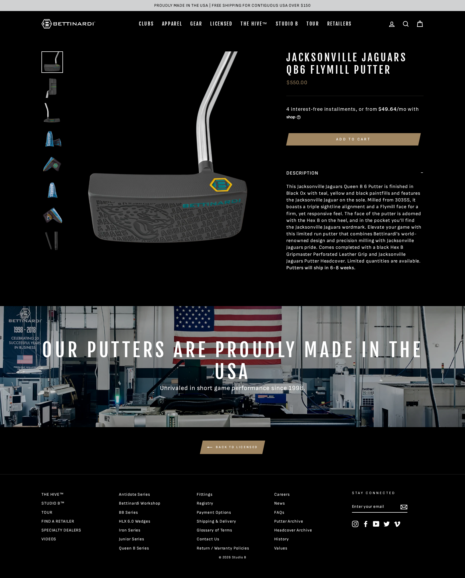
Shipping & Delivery (216, 521)
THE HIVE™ (254, 24)
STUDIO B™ (53, 503)
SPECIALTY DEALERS (61, 530)
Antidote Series (134, 494)
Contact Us (208, 539)
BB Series (128, 512)
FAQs (279, 512)
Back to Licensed (236, 447)
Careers (282, 494)
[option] (232, 5)
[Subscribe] (403, 506)
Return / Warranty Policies (223, 548)
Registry (205, 503)
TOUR (313, 24)
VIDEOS (48, 539)
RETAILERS (339, 24)
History (281, 539)
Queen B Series (134, 548)
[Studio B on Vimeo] (397, 524)
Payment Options (214, 512)
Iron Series (129, 530)
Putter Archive (288, 521)
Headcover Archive (293, 530)
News (279, 503)
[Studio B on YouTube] (376, 524)
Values (280, 548)
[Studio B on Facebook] (365, 524)
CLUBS (146, 24)
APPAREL (172, 24)
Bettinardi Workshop (139, 503)
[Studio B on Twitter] (386, 524)
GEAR (196, 24)
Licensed (221, 24)
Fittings (205, 494)
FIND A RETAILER (57, 521)
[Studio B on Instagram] (355, 524)
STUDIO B (287, 24)
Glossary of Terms (214, 530)
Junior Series (131, 539)
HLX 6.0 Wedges (134, 521)
